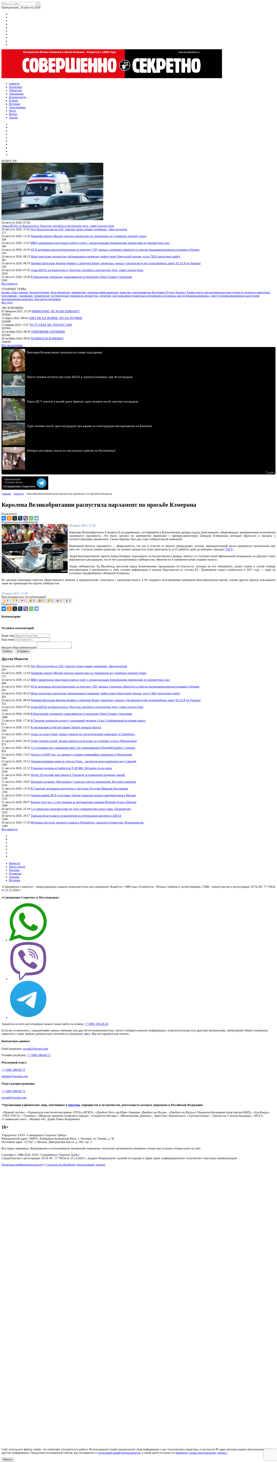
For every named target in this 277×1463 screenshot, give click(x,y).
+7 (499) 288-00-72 (39, 1055)
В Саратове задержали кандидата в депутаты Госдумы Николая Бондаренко (79, 788)
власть (199, 292)
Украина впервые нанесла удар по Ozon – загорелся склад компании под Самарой (83, 761)
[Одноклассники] (9, 518)
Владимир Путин (163, 292)
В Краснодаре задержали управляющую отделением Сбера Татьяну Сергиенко (81, 276)
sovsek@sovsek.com (35, 1048)
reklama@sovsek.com (15, 1076)
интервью (54, 299)
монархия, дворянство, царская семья (81, 292)
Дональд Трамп (185, 292)
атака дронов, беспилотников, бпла (34, 292)
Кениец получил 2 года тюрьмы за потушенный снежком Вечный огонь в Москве (83, 802)
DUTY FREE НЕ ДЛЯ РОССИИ (51, 324)
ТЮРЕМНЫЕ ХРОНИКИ (48, 331)
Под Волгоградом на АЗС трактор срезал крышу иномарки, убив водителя (79, 229)
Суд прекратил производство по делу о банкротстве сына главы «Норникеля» (81, 809)
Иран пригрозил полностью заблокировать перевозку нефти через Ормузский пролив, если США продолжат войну (105, 256)
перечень (74, 1105)
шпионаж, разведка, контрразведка (129, 292)
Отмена (7, 651)
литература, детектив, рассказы (104, 295)
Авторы (14, 876)
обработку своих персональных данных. (201, 1452)
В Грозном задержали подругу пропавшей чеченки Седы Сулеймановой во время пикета (88, 720)
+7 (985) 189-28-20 (96, 1024)
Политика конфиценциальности (22, 1164)
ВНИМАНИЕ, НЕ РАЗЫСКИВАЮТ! (55, 311)
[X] (14, 518)
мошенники (238, 295)
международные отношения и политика (151, 295)
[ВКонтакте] (4, 518)
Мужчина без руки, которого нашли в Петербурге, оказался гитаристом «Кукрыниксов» (87, 822)
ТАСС (229, 549)
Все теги (7, 302)
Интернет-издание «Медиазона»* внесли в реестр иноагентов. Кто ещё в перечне (83, 781)
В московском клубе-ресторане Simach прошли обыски (66, 727)
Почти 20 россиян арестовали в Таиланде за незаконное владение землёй (78, 775)
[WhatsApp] (31, 518)
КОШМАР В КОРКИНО (47, 338)
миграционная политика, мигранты (25, 299)
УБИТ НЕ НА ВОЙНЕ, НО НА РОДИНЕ (55, 318)
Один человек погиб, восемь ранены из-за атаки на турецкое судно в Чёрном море (84, 741)
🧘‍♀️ (67, 600)
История (14, 880)
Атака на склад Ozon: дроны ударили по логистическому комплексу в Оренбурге (83, 734)
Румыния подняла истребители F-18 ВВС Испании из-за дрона (71, 768)
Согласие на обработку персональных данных (76, 1164)
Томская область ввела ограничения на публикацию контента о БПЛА (76, 815)
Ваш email (8, 639)
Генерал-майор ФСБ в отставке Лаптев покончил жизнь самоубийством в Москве (83, 795)
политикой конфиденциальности (119, 1452)
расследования (187, 295)
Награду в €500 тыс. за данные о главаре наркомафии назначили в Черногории (81, 754)
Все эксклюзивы (12, 345)
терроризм (77, 295)
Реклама (14, 870)
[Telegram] (36, 518)
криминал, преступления (213, 295)
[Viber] (25, 518)
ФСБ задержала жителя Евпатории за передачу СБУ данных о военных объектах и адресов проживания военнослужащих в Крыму (115, 249)
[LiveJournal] (20, 518)
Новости (14, 863)
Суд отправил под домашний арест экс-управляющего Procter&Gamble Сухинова (83, 747)
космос (6, 292)
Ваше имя (8, 635)
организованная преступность (224, 292)
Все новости (10, 283)
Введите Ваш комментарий (19, 647)
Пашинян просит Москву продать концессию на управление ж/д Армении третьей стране (88, 236)
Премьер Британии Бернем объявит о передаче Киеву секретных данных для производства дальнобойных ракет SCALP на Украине (116, 263)
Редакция (15, 873)
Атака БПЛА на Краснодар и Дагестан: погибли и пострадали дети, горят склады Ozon (58, 226)
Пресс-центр (17, 866)
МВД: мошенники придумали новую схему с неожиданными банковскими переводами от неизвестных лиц (100, 242)
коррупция (252, 295)
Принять (7, 1459)
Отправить (23, 651)
